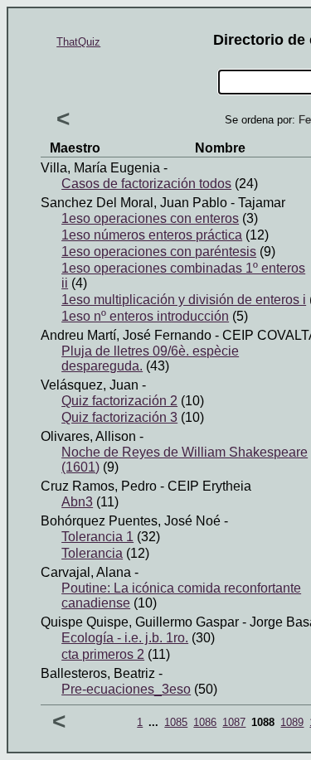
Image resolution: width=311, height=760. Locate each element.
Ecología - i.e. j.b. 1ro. (124, 638)
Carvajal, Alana (86, 572)
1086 (204, 722)
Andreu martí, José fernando (126, 335)
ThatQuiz (78, 42)
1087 (233, 722)
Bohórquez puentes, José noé (131, 521)
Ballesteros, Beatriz (98, 673)
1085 (175, 722)
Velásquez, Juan (89, 385)
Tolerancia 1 (97, 537)
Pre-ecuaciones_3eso (126, 689)
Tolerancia (92, 553)
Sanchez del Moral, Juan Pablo (134, 203)
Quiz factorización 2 (119, 401)
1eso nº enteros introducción (145, 316)
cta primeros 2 (102, 654)
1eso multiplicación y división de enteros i (183, 300)
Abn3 (77, 502)
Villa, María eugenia (100, 168)
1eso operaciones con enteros (150, 218)
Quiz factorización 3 (119, 417)
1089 (292, 722)
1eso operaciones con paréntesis (158, 251)
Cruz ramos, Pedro (99, 486)
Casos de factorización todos (146, 184)
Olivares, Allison (88, 436)
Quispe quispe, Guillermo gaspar (140, 622)
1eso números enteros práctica (151, 235)
